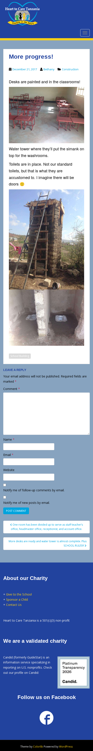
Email (8, 455)
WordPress (66, 746)
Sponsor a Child (17, 599)
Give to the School (19, 594)
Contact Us (14, 605)
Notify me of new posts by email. (26, 503)
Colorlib (38, 746)
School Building (19, 356)
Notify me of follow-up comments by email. (33, 490)
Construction (70, 69)
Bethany (49, 69)
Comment (11, 389)
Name (8, 439)
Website (8, 470)
